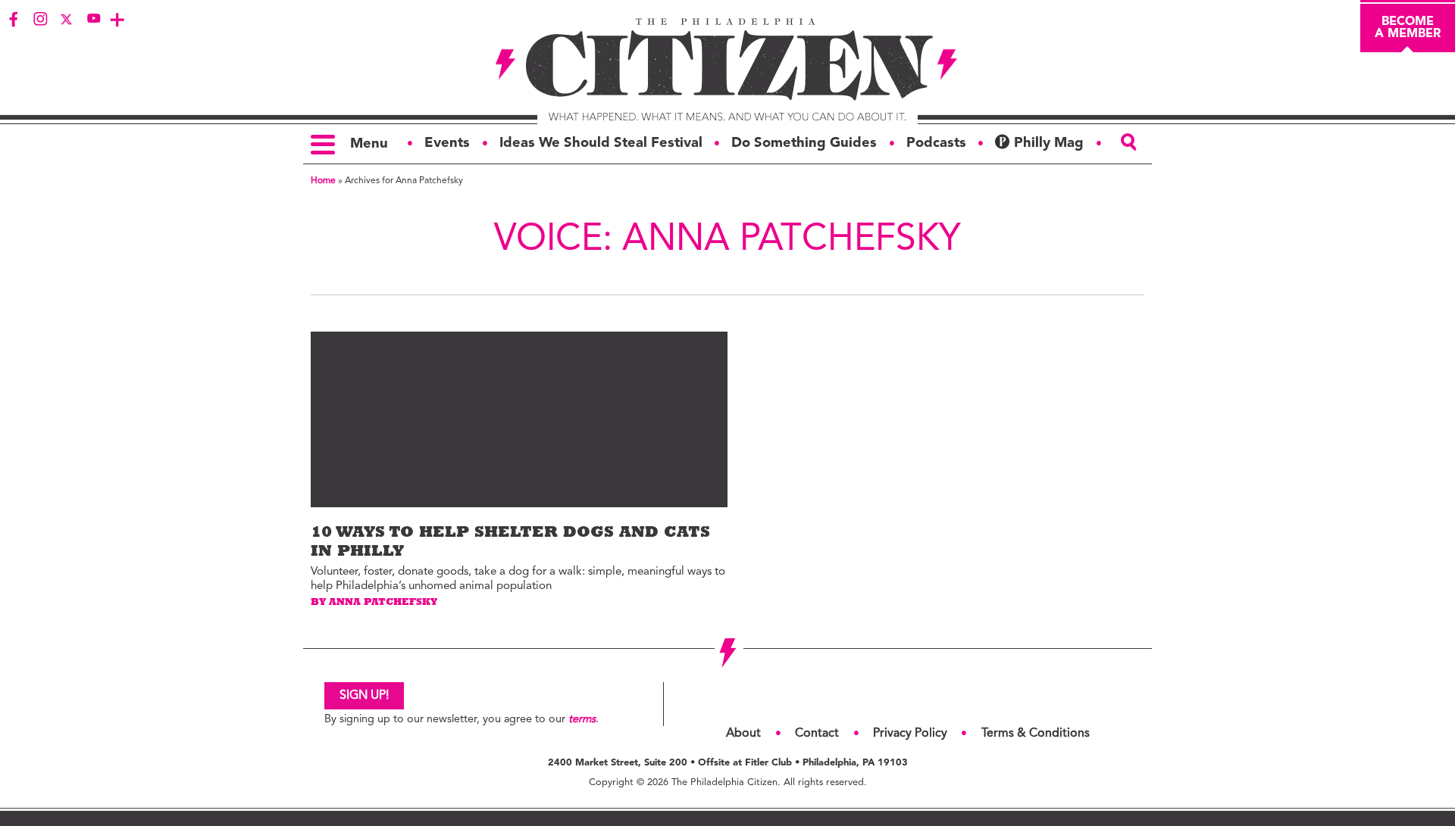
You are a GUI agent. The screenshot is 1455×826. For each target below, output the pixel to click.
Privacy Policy (910, 734)
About (743, 734)
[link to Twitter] (66, 19)
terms (582, 719)
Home (323, 180)
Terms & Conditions (1035, 734)
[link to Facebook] (13, 19)
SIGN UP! (364, 696)
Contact (817, 734)
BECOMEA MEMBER (1408, 28)
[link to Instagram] (40, 19)
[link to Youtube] (93, 19)
